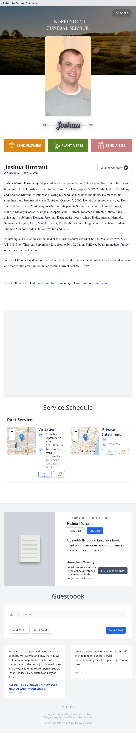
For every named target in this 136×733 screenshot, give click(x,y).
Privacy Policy (58, 717)
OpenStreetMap (72, 722)
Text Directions (45, 474)
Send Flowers (123, 452)
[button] (21, 437)
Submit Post (116, 630)
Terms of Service (77, 717)
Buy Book (95, 530)
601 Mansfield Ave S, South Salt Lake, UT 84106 (54, 462)
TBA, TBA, (115, 444)
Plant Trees (59, 474)
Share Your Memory (112, 570)
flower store (100, 283)
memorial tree (47, 283)
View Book (75, 530)
